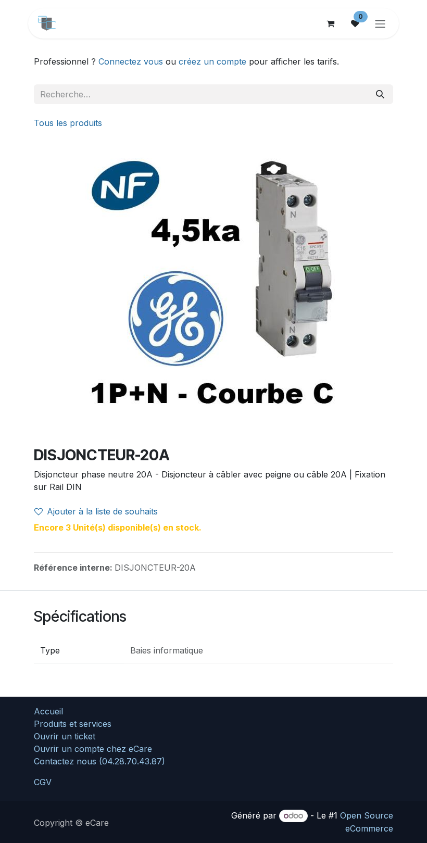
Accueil (48, 711)
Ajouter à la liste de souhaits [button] (102, 511)
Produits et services (72, 724)
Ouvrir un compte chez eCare (93, 749)
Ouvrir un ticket (64, 736)
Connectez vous (130, 61)
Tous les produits (68, 123)
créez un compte (212, 61)
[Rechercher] (380, 94)
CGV (43, 782)
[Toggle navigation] (380, 23)
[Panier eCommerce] (330, 23)
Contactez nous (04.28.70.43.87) (99, 761)
